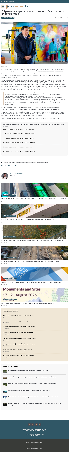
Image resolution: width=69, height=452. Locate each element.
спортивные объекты (46, 124)
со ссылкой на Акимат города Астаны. (50, 71)
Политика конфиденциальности (35, 434)
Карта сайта (34, 435)
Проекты (32, 124)
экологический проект (42, 162)
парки (26, 124)
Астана (17, 124)
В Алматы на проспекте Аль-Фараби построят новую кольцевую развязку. (36, 118)
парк (22, 124)
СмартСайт (39, 448)
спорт (37, 124)
